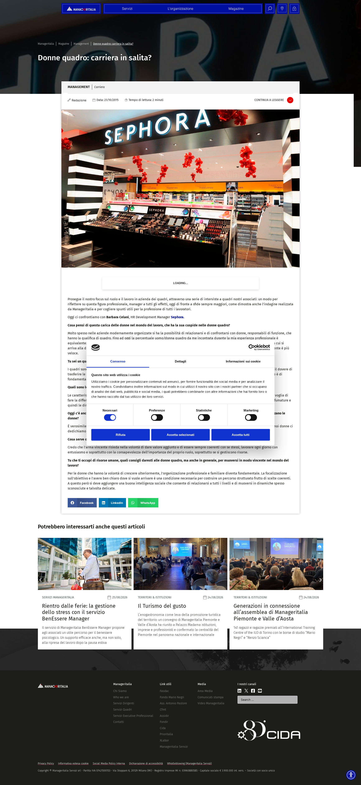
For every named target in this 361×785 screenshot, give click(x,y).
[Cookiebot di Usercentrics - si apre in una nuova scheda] (251, 347)
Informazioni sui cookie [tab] (243, 361)
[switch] (157, 417)
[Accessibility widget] (351, 775)
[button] (82, 502)
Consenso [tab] (117, 361)
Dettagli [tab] (180, 361)
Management (81, 43)
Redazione (79, 100)
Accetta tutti (240, 434)
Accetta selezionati (180, 434)
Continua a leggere (269, 100)
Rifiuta (120, 434)
